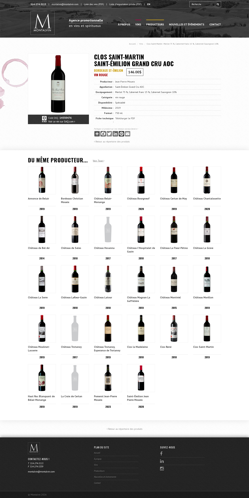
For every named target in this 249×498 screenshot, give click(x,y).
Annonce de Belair (38, 198)
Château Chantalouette (207, 198)
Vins (138, 24)
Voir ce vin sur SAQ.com (61, 121)
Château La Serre (38, 297)
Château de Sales (71, 248)
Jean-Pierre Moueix (125, 81)
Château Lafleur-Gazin (74, 297)
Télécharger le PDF (125, 118)
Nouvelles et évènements (186, 24)
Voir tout (98, 160)
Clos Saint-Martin (203, 346)
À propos (124, 24)
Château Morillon (203, 297)
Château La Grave (203, 248)
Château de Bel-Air (39, 248)
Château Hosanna (104, 248)
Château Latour (103, 297)
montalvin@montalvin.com (65, 4)
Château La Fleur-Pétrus (174, 248)
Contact (215, 24)
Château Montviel (170, 297)
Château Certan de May (173, 198)
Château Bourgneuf (138, 198)
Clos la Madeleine (137, 346)
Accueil (132, 44)
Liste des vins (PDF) (94, 4)
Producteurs (155, 24)
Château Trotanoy (71, 346)
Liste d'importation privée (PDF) (125, 4)
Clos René (165, 346)
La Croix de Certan (71, 396)
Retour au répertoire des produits (112, 141)
